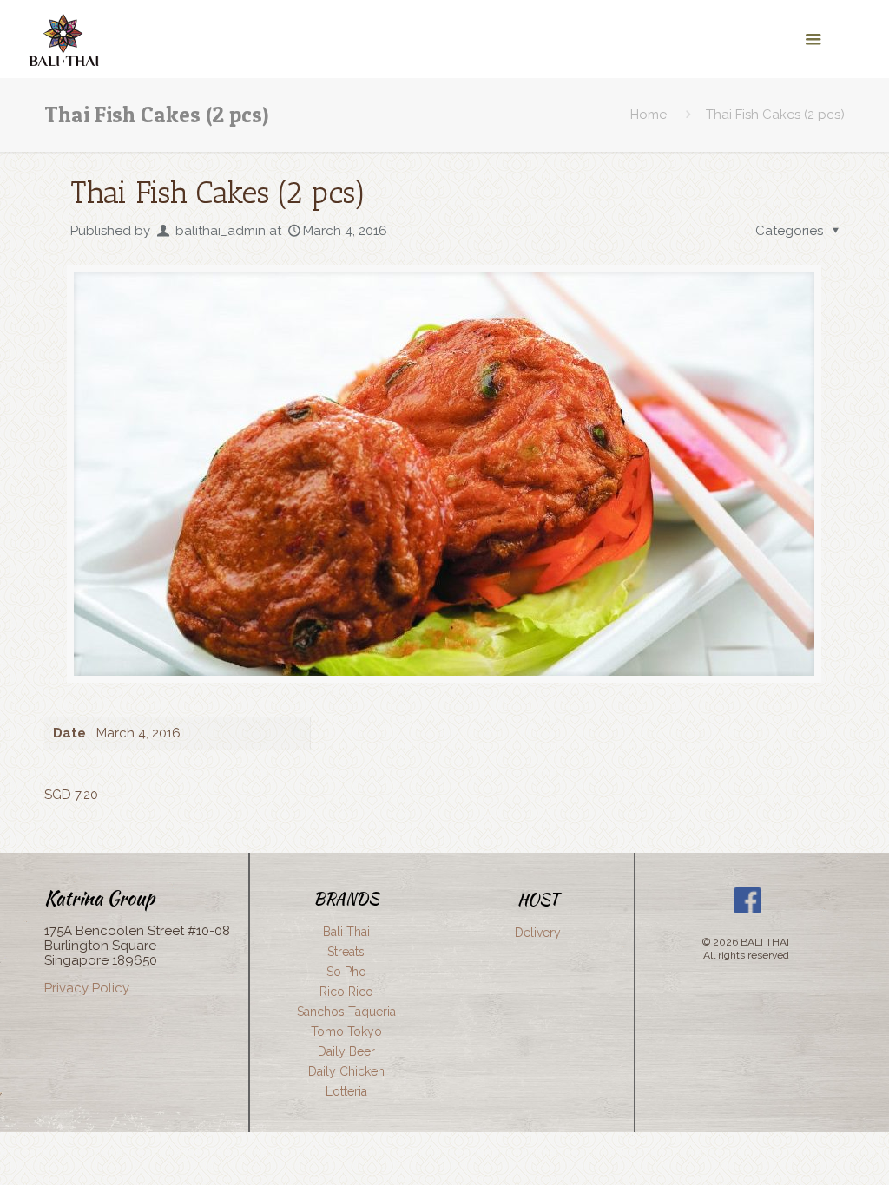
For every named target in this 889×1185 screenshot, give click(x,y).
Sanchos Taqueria (346, 1011)
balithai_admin (220, 231)
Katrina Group (99, 898)
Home (648, 114)
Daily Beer (346, 1051)
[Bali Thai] (63, 39)
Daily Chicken (346, 1071)
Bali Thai (346, 932)
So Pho (346, 972)
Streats (346, 952)
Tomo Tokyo (346, 1031)
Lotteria (346, 1091)
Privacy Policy (86, 988)
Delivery (538, 932)
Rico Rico (346, 991)
